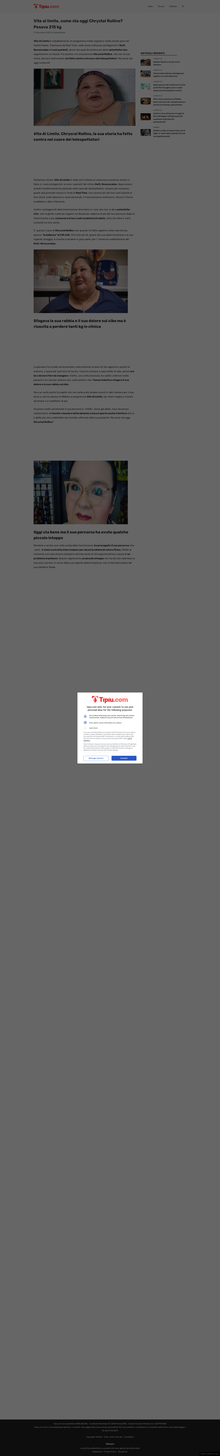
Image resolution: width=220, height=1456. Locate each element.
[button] (110, 728)
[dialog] (110, 728)
